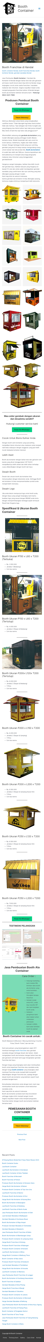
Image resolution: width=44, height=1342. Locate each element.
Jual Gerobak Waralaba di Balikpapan (14, 1216)
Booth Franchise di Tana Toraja (12, 1314)
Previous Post (22, 1134)
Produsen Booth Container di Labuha (14, 1295)
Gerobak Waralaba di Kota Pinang (13, 1285)
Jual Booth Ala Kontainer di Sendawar (15, 1170)
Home (5, 1337)
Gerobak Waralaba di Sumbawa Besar (15, 1219)
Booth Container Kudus (10, 1163)
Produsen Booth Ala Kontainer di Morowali (16, 1298)
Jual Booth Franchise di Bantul (12, 1193)
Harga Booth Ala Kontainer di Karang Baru (16, 1199)
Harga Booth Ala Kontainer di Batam (14, 1186)
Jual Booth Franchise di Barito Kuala (14, 1209)
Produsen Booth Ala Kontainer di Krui (14, 1196)
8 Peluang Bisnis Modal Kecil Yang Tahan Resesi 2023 (20, 1160)
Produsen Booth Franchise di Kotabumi (15, 1262)
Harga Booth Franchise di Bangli (13, 1288)
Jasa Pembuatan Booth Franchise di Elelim (16, 1232)
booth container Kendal (10, 71)
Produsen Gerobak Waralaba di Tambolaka (16, 1226)
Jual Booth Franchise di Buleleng (13, 1206)
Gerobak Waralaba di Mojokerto (13, 1229)
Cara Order (30, 1337)
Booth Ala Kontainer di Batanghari (13, 1203)
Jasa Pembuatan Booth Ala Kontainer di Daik (17, 1212)
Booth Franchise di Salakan (11, 1281)
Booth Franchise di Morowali (12, 1176)
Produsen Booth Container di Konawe (15, 1249)
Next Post (22, 1140)
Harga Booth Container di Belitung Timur (16, 1255)
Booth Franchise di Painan (11, 1180)
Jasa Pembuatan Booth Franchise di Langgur (17, 1275)
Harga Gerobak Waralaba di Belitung (14, 1301)
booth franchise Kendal (27, 71)
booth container (17, 1070)
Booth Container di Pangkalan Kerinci (15, 1311)
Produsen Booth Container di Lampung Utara (17, 1239)
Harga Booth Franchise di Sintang (13, 1242)
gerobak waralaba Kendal (22, 73)
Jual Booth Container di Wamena (13, 1272)
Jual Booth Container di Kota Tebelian (15, 1173)
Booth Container (26, 8)
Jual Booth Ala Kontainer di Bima (13, 1252)
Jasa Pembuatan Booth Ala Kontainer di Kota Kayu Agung (22, 1304)
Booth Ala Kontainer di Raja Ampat (14, 1222)
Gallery (22, 1337)
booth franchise (20, 1050)
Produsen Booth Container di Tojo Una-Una (17, 1189)
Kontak (38, 1337)
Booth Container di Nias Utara (12, 1258)
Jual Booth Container (9, 1166)
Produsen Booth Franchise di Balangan (15, 1245)
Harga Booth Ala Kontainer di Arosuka (15, 1268)
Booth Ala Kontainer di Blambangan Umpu (16, 1235)
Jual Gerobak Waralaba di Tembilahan (15, 1265)
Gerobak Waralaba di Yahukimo (12, 1291)
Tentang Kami (13, 1337)
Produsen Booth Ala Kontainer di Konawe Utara (18, 1183)
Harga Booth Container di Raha (12, 1324)
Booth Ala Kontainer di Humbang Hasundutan (17, 1278)
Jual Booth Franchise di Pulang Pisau (14, 1308)
